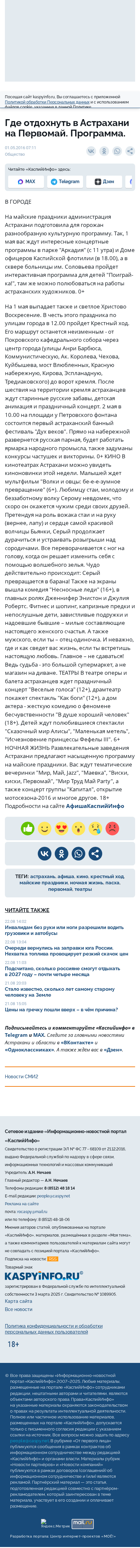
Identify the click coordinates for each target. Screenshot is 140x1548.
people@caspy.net (53, 1196)
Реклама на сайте (22, 1204)
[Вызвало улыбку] (44, 828)
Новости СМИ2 (21, 1076)
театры (83, 889)
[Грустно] (95, 828)
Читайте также (27, 910)
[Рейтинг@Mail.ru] (82, 1522)
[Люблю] (61, 828)
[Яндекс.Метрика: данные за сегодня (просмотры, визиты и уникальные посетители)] (55, 1522)
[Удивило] (78, 828)
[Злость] (112, 828)
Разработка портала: (63, 1536)
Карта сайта (18, 1301)
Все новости (18, 1309)
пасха (112, 883)
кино (82, 876)
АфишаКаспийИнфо (95, 806)
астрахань (42, 876)
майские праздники (44, 883)
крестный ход (107, 876)
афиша (66, 876)
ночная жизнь (86, 883)
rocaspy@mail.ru (32, 1211)
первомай (60, 889)
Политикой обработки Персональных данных (47, 102)
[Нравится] (28, 828)
